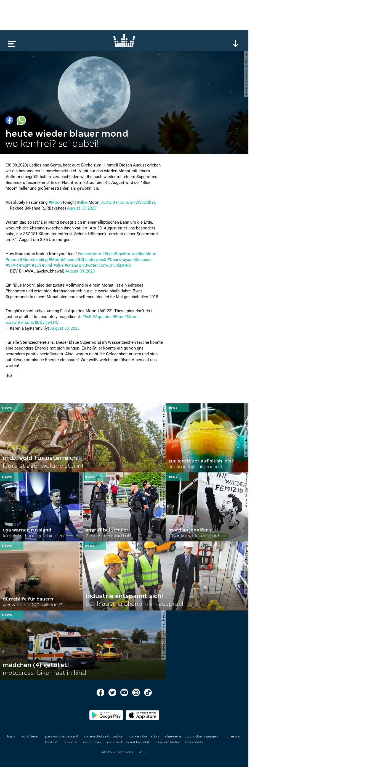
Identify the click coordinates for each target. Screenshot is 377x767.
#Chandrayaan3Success (129, 259)
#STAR (12, 265)
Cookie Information (144, 736)
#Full (86, 316)
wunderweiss (123, 752)
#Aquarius (101, 316)
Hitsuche (71, 742)
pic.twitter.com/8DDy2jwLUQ (32, 322)
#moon (12, 259)
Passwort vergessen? (61, 736)
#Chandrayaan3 (92, 259)
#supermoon (89, 253)
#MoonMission (63, 259)
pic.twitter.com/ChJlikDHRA (105, 265)
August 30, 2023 (81, 208)
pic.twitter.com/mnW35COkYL (128, 202)
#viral (47, 265)
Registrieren (29, 736)
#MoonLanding (33, 259)
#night (25, 265)
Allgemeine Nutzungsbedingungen (191, 736)
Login (11, 736)
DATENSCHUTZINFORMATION (104, 736)
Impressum (232, 736)
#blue (58, 265)
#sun (36, 265)
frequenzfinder (167, 742)
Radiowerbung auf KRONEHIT (128, 742)
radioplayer (92, 742)
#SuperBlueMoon (118, 253)
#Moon (55, 202)
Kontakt (52, 742)
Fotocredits (194, 742)
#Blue (82, 202)
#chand (71, 265)
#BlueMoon (145, 253)
